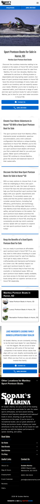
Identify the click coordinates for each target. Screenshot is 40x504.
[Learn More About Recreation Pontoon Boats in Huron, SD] (20, 317)
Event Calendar (7, 479)
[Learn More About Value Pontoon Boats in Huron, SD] (20, 301)
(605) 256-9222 (27, 475)
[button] (38, 3)
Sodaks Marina (26, 466)
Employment (6, 475)
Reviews (4, 484)
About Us (4, 466)
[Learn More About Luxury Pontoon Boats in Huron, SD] (20, 309)
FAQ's (3, 488)
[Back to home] (6, 3)
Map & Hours (6, 470)
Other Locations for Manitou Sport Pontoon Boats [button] (15, 382)
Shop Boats (10, 8)
